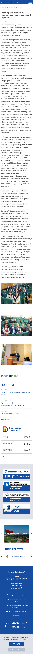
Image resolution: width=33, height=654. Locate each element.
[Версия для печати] (17, 376)
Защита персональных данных (16, 611)
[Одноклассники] (4, 376)
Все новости (5, 419)
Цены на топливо (15, 428)
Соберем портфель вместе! (10, 414)
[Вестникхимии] (16, 486)
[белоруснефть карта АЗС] (16, 509)
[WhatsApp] (15, 376)
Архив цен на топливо (9, 456)
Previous (2, 534)
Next (31, 534)
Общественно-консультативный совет (16, 600)
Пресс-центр (12, 8)
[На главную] (6, 2)
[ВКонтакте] (2, 376)
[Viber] (12, 376)
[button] (30, 2)
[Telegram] (7, 376)
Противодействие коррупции (16, 595)
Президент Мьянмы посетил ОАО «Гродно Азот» (15, 393)
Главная (3, 8)
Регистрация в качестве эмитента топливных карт (16, 606)
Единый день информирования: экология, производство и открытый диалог (15, 404)
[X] (10, 376)
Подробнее (24, 639)
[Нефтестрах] (16, 474)
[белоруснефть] (16, 497)
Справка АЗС (16, 616)
